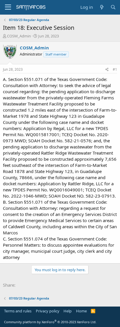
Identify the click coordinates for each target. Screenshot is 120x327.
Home (81, 311)
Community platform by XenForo (50, 322)
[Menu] (8, 7)
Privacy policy (47, 311)
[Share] (107, 69)
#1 (115, 69)
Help (67, 311)
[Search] (113, 7)
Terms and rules (17, 311)
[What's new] (101, 7)
